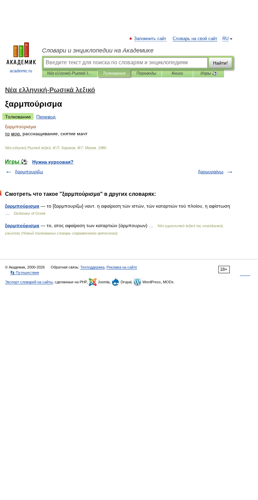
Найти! (220, 63)
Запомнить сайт (150, 38)
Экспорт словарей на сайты (29, 282)
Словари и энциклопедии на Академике (98, 50)
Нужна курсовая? (53, 162)
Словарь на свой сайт (195, 38)
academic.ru (21, 71)
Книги (177, 73)
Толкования (114, 73)
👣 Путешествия (24, 273)
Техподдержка (92, 267)
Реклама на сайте (121, 267)
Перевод (45, 116)
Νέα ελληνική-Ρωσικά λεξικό (69, 73)
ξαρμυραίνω (210, 171)
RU (225, 38)
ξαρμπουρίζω (29, 171)
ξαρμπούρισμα (22, 206)
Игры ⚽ (209, 73)
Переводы (146, 73)
